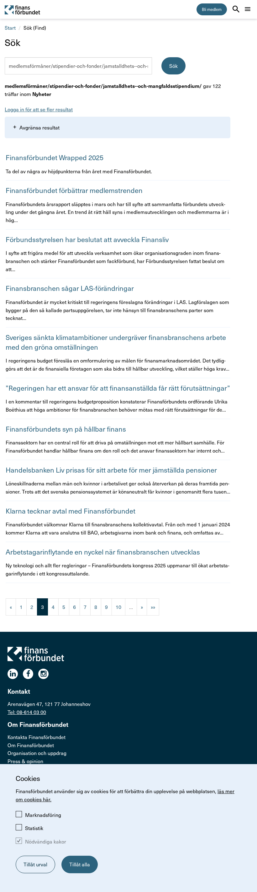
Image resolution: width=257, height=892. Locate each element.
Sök (173, 65)
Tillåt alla (79, 864)
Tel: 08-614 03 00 (27, 712)
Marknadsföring (43, 815)
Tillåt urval (35, 864)
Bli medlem (212, 9)
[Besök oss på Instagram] (46, 674)
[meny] (247, 9)
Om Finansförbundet (31, 745)
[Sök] (236, 9)
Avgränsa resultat (39, 127)
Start (10, 27)
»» (153, 607)
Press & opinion (25, 761)
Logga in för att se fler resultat (39, 109)
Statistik (34, 828)
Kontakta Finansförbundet (37, 737)
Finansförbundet (23, 9)
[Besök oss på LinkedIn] (15, 674)
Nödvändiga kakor (45, 841)
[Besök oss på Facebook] (30, 674)
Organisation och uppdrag (37, 753)
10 (118, 607)
